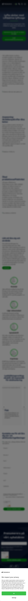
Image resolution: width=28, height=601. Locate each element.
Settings (14, 597)
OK (14, 593)
